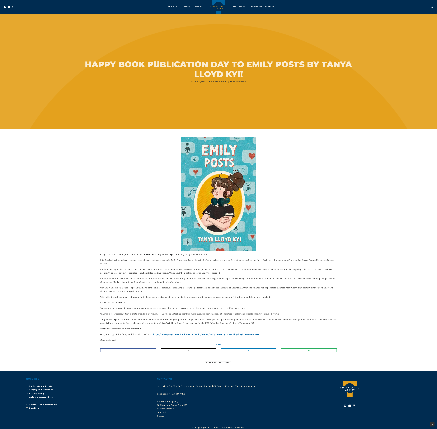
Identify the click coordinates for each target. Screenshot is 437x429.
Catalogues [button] (239, 7)
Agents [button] (186, 7)
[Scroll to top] (432, 424)
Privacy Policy (36, 393)
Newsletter (256, 7)
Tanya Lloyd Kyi (224, 363)
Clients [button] (198, 7)
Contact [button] (269, 7)
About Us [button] (172, 7)
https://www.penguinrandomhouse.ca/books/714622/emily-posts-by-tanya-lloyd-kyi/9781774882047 (206, 334)
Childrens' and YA (219, 82)
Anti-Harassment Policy (42, 397)
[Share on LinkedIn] (248, 350)
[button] (5, 7)
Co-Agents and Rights (40, 386)
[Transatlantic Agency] (218, 7)
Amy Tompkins (211, 363)
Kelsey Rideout (239, 82)
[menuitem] (5, 7)
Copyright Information (41, 389)
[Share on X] (188, 350)
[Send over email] (309, 350)
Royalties (34, 408)
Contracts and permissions (43, 404)
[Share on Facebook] (128, 350)
